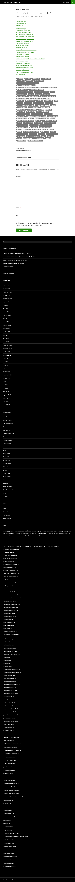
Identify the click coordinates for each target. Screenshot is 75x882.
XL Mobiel (6, 496)
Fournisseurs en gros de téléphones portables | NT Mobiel (19, 256)
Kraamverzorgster (37, 114)
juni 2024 (5, 305)
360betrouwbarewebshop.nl (11, 654)
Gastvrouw (28, 103)
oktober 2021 (6, 352)
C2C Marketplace (8, 423)
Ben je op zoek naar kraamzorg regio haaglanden (31, 87)
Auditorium (20, 80)
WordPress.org (7, 518)
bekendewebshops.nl (9, 699)
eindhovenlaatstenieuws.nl (11, 564)
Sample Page (66, 2)
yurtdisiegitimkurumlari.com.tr (12, 833)
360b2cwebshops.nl (9, 645)
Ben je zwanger (52, 87)
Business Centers (21, 94)
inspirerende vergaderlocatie (25, 36)
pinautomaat (34, 125)
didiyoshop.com (8, 810)
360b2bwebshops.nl (9, 639)
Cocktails (46, 94)
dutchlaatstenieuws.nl (9, 561)
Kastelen (41, 109)
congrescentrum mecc (23, 63)
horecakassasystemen (42, 105)
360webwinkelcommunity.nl (11, 684)
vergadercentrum (21, 47)
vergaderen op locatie (22, 54)
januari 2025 (6, 288)
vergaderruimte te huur (23, 43)
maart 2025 (6, 285)
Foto (56, 100)
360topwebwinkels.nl (9, 678)
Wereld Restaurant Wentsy (23, 156)
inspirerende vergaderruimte (25, 39)
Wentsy (28, 9)
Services (45, 129)
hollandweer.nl (7, 579)
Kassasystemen (7, 443)
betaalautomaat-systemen (24, 91)
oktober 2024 (6, 295)
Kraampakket (31, 111)
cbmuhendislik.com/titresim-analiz (13, 797)
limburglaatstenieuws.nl (10, 586)
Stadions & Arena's (22, 133)
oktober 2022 (6, 332)
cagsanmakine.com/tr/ (9, 816)
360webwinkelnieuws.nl (10, 690)
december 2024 (7, 292)
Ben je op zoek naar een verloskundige (28, 83)
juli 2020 (5, 381)
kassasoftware (45, 107)
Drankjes (48, 98)
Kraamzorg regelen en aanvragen (36, 116)
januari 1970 (6, 405)
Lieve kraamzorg (22, 118)
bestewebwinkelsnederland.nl (11, 706)
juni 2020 (5, 385)
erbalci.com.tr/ (7, 860)
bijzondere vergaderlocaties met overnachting (30, 59)
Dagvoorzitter (21, 98)
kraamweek (48, 114)
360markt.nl (6, 657)
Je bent (53, 105)
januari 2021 (6, 371)
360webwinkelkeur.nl (9, 687)
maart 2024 (6, 312)
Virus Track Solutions (9, 490)
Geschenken (49, 103)
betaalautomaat (22, 89)
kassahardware (33, 107)
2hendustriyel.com (8, 813)
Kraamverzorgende (42, 111)
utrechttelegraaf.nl (8, 625)
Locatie (31, 118)
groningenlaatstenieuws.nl (10, 576)
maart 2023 (6, 322)
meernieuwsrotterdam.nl (10, 595)
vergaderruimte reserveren (24, 67)
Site (17, 215)
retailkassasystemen (46, 127)
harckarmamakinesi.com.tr (11, 783)
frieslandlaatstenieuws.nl (10, 570)
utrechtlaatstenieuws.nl (10, 622)
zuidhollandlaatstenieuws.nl (11, 634)
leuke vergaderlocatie (22, 70)
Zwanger (48, 138)
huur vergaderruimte (22, 45)
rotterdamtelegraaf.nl (9, 616)
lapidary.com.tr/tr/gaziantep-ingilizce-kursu (15, 836)
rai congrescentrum (22, 61)
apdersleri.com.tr (8, 840)
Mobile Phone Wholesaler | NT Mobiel (13, 263)
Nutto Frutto (6, 460)
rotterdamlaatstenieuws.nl (10, 610)
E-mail (18, 207)
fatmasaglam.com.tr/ (9, 863)
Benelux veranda (7, 420)
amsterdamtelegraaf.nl (9, 552)
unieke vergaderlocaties (23, 32)
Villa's (43, 136)
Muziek (38, 120)
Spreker (53, 131)
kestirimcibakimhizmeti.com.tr (12, 743)
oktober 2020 (6, 378)
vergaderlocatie (21, 23)
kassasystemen (32, 109)
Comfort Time (21, 96)
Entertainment (30, 100)
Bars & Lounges (39, 80)
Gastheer (19, 103)
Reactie (18, 176)
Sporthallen (44, 131)
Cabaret (31, 94)
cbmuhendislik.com (9, 730)
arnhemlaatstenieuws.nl (10, 555)
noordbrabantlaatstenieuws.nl (12, 598)
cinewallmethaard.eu (9, 763)
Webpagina (51, 136)
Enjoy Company (7, 440)
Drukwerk (20, 100)
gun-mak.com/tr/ (8, 820)
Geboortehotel (38, 103)
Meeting (53, 118)
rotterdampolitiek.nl (9, 613)
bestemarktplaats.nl (9, 703)
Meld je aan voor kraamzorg (25, 120)
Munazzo (5, 447)
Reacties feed (6, 515)
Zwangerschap (21, 140)
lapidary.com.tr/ (8, 826)
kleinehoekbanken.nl (9, 757)
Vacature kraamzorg (33, 136)
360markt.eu (7, 660)
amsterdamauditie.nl (54, 546)
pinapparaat (38, 122)
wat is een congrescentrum (24, 72)
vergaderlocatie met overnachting (26, 50)
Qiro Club (5, 466)
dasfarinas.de (7, 803)
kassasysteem (21, 109)
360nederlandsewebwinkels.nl (12, 672)
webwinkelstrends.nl (9, 727)
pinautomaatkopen (45, 125)
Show (51, 129)
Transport (42, 133)
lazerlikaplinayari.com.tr (10, 747)
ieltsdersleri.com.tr (8, 843)
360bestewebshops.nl (9, 648)
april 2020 (6, 391)
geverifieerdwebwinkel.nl (10, 715)
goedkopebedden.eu (9, 767)
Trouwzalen (21, 136)
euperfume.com (7, 807)
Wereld (19, 138)
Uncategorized (20, 9)
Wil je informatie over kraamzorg (33, 138)
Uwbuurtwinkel (7, 486)
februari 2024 (7, 315)
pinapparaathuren (50, 122)
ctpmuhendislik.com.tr (9, 846)
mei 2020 (5, 388)
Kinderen (48, 109)
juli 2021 (5, 358)
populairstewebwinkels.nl (10, 721)
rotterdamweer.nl (8, 619)
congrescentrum (21, 28)
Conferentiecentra (33, 96)
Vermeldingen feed (8, 512)
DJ (42, 98)
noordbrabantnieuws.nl (10, 601)
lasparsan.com (7, 777)
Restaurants (33, 127)
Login (4, 508)
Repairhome (6, 473)
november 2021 (7, 348)
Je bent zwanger (21, 107)
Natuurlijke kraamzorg (49, 120)
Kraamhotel (20, 111)
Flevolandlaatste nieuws (11, 2)
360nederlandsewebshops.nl (11, 669)
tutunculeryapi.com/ (9, 850)
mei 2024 (5, 308)
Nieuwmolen (6, 453)
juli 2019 (5, 398)
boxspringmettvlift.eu (9, 760)
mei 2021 (5, 365)
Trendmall (6, 480)
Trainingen (33, 133)
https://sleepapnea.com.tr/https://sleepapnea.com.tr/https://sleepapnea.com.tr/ (25, 546)
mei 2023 (5, 318)
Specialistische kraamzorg (31, 131)
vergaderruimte (21, 21)
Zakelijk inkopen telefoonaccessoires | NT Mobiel (17, 253)
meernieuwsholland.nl (9, 592)
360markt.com (7, 666)
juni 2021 (5, 361)
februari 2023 (7, 325)
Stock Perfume (7, 476)
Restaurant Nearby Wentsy (23, 149)
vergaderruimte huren (23, 30)
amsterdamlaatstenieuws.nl (11, 549)
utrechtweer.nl (7, 628)
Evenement (40, 100)
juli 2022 (5, 335)
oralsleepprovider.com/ (10, 856)
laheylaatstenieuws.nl (9, 583)
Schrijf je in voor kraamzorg (32, 129)
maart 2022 (6, 342)
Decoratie (36, 98)
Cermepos (6, 427)
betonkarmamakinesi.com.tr (11, 790)
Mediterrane (45, 118)
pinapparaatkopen (22, 125)
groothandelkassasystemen (25, 105)
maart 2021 (6, 368)
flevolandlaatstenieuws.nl (10, 567)
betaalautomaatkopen (41, 91)
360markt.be (7, 663)
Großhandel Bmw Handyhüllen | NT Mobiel (15, 260)
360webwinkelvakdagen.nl (10, 693)
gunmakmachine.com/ (9, 866)
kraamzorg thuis (53, 116)
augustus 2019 (7, 395)
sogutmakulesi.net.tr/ (9, 853)
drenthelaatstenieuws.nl (10, 558)
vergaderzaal (20, 25)
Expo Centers (48, 100)
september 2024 (7, 298)
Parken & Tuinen (28, 122)
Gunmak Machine (8, 266)
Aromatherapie (46, 78)
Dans (30, 98)
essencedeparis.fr (8, 800)
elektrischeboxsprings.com (11, 753)
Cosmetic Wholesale (8, 433)
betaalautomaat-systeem (37, 89)
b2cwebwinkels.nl (8, 696)
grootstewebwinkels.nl (9, 718)
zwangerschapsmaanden (35, 140)
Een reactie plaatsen (38, 16)
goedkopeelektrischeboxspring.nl (12, 750)
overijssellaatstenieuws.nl (10, 607)
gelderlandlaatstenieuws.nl (11, 573)
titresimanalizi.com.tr (9, 740)
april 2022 (6, 338)
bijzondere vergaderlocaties (24, 34)
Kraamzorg (20, 116)
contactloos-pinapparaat (48, 96)
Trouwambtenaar (52, 133)
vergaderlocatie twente (23, 56)
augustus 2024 (7, 302)
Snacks (19, 131)
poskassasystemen (22, 127)
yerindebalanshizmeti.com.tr (11, 737)
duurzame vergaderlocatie (24, 65)
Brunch (53, 91)
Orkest (19, 122)
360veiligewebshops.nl (9, 681)
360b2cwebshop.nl (8, 642)
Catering (38, 94)
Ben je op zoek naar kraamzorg (26, 85)
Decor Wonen (7, 437)
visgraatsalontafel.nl (9, 773)
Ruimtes (19, 129)
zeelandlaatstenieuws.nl (10, 631)
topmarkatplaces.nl (8, 724)
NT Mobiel (6, 457)
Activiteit (20, 78)
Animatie (27, 78)
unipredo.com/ (7, 830)
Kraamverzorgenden (23, 114)
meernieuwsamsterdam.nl (10, 589)
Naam (18, 200)
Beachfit (5, 417)
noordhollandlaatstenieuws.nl (11, 604)
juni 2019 (5, 401)
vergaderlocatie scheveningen (25, 52)
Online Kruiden (7, 463)
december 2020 (7, 375)
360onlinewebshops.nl (9, 675)
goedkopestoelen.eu (9, 770)
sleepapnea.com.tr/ (8, 870)
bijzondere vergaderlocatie (24, 41)
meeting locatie (20, 74)
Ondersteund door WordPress (10, 879)
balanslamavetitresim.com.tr (11, 734)
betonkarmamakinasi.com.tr (11, 793)
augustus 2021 (7, 355)
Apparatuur (36, 78)
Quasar (5, 470)
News (4, 450)
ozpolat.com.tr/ (7, 823)
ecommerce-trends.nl (9, 712)
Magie (37, 118)
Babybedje (29, 80)
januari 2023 (6, 328)
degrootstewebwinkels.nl (10, 709)
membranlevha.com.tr (9, 780)
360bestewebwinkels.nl (10, 651)
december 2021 (7, 345)
